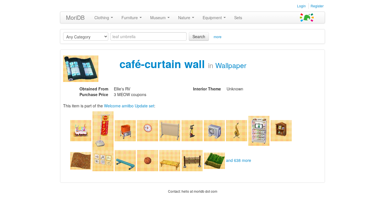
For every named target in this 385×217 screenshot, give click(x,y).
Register (317, 5)
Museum (158, 17)
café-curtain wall (164, 63)
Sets (238, 17)
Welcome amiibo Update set (129, 105)
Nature (184, 17)
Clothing (102, 17)
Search (199, 36)
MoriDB (75, 17)
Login (301, 5)
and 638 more (238, 160)
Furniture (130, 17)
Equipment (213, 17)
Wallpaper (230, 65)
